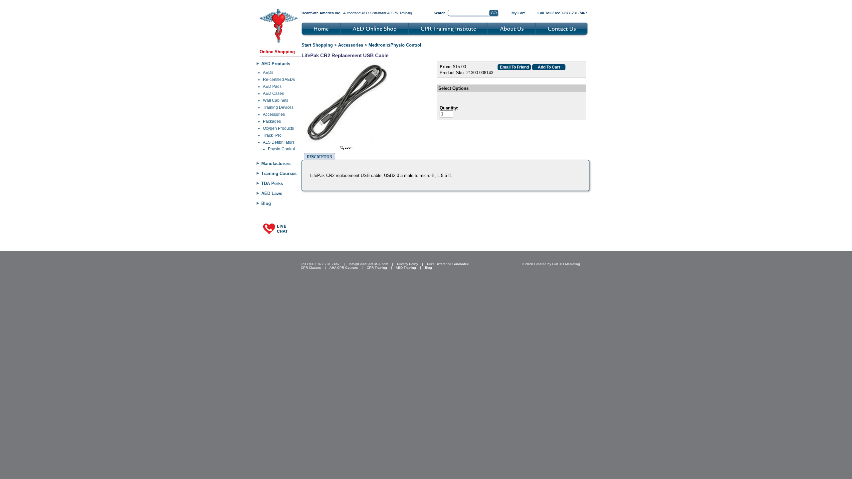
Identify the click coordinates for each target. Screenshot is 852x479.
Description (319, 157)
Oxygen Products (278, 128)
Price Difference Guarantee (448, 264)
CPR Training (377, 267)
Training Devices (278, 107)
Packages (272, 121)
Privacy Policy (407, 264)
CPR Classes (311, 267)
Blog (266, 203)
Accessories (274, 114)
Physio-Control (281, 149)
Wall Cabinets (275, 100)
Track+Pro (272, 135)
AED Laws (271, 193)
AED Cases (273, 93)
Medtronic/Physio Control (394, 45)
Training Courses (279, 173)
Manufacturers (276, 163)
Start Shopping (317, 45)
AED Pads (272, 86)
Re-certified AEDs (279, 79)
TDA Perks (272, 183)
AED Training (406, 267)
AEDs (268, 72)
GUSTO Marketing (566, 264)
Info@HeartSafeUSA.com (368, 264)
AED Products (275, 63)
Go (494, 13)
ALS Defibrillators (279, 142)
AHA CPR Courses (343, 267)
